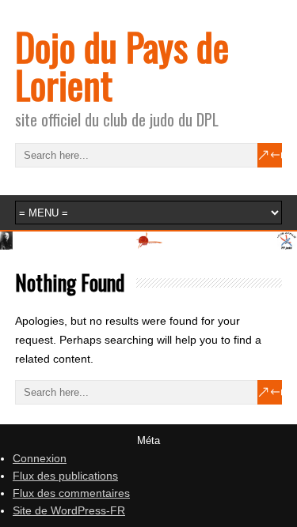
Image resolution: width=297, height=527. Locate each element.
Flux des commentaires (71, 493)
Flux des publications (65, 475)
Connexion (40, 458)
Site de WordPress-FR (69, 510)
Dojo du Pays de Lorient (122, 65)
